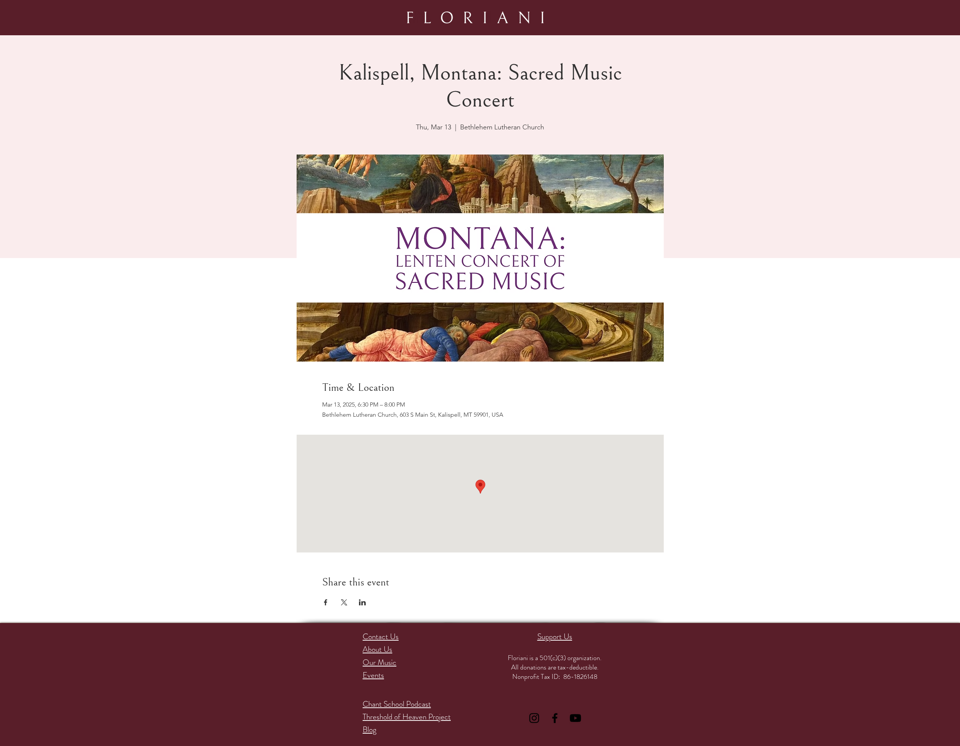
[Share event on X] (344, 602)
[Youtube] (575, 718)
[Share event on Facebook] (325, 602)
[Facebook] (554, 718)
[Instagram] (534, 718)
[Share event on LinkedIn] (362, 602)
